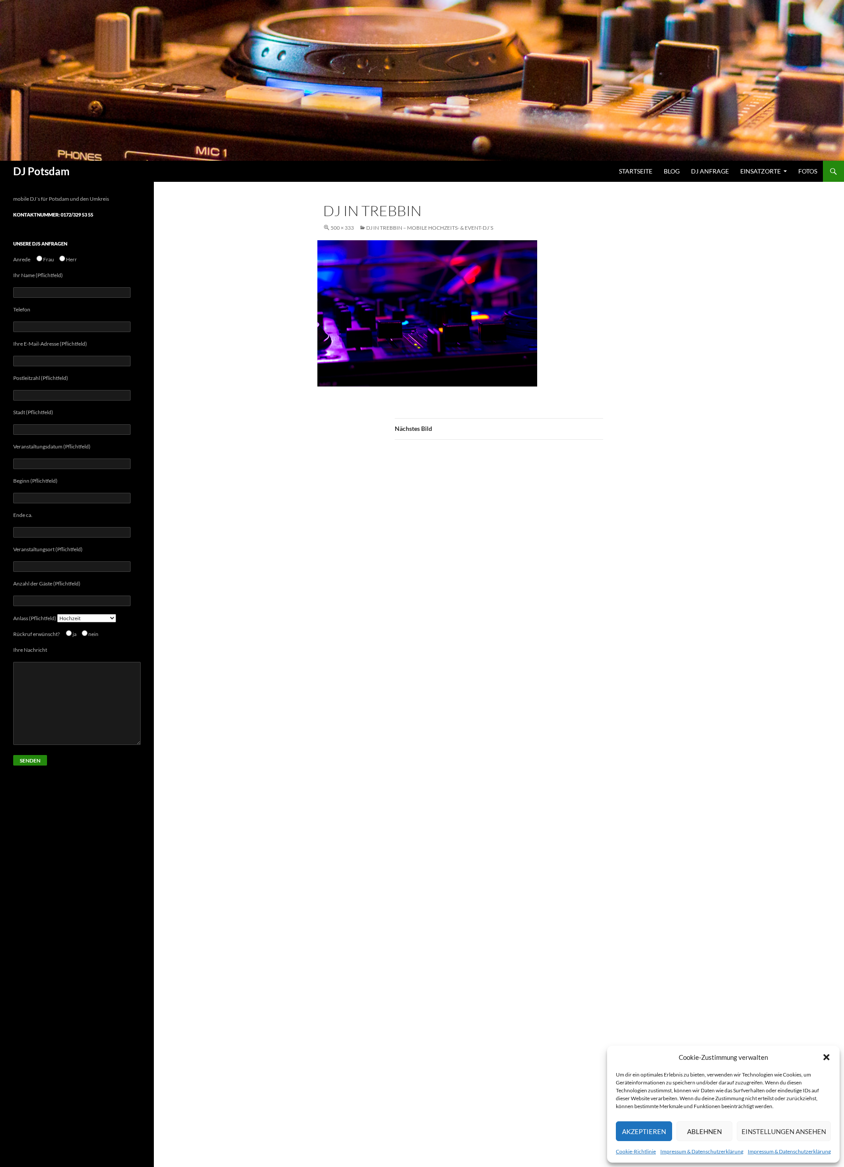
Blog (672, 171)
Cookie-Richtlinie (636, 1151)
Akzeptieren (644, 1131)
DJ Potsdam (41, 171)
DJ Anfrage (710, 171)
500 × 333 (342, 227)
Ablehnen (704, 1131)
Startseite (635, 171)
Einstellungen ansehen (784, 1131)
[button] (826, 1057)
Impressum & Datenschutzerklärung (701, 1151)
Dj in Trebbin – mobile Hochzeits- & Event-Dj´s (429, 227)
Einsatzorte (760, 171)
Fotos (807, 171)
